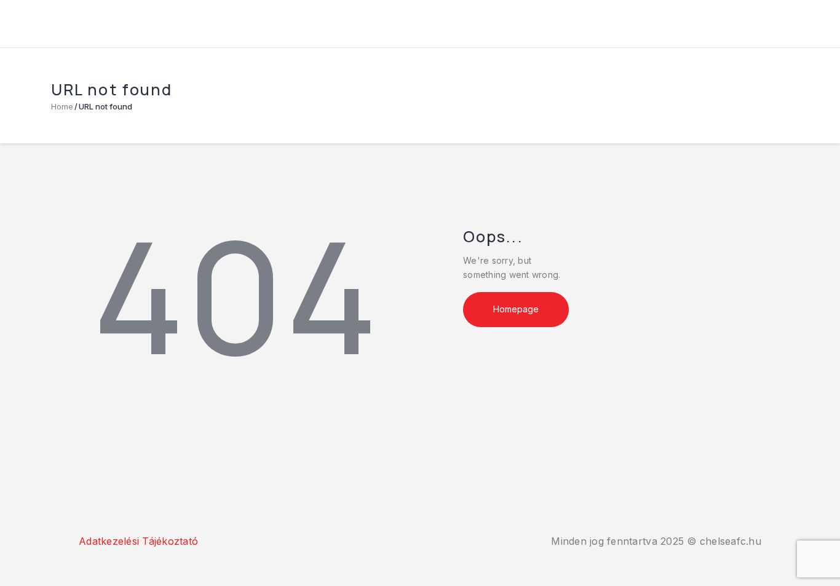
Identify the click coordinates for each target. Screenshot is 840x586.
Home (62, 106)
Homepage (516, 309)
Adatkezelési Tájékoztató (138, 541)
